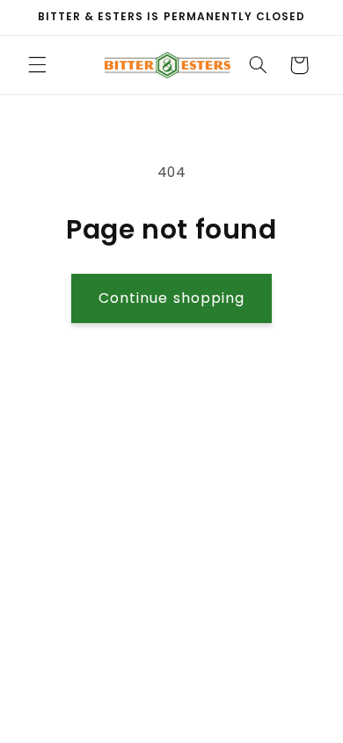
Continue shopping (171, 298)
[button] (37, 65)
